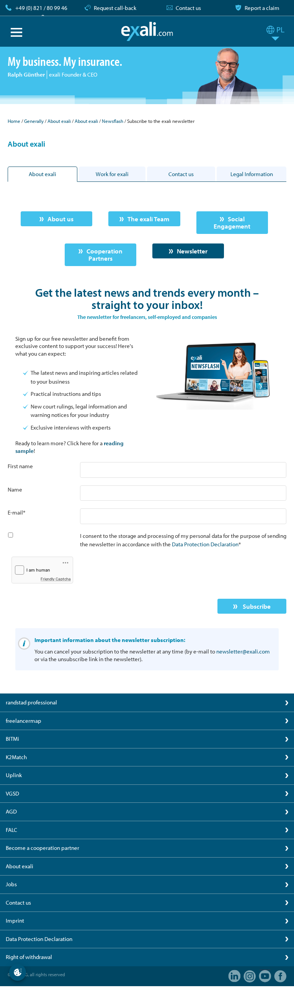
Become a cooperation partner (42, 847)
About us (60, 219)
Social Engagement (232, 222)
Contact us (188, 7)
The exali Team (148, 219)
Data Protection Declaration (205, 544)
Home (14, 121)
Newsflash (113, 121)
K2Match (16, 757)
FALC (11, 829)
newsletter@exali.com (243, 651)
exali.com (147, 31)
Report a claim (262, 7)
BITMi (12, 738)
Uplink (14, 775)
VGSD (12, 793)
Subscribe (256, 606)
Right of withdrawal (29, 957)
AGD (11, 811)
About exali (59, 121)
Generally (34, 121)
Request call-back (115, 7)
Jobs (11, 884)
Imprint (15, 920)
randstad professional (31, 702)
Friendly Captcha (56, 579)
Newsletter (192, 251)
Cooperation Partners (104, 255)
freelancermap (23, 720)
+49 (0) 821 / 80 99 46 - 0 (41, 12)
